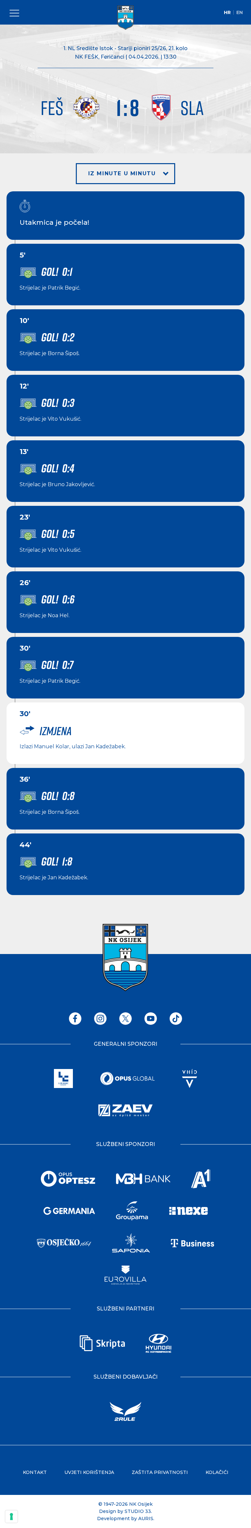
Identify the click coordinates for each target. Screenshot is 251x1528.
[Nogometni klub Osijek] (125, 18)
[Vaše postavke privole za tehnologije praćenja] (11, 1516)
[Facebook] (75, 1018)
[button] (126, 173)
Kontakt (35, 1472)
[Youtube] (150, 1018)
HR (227, 12)
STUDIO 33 (138, 1511)
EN (239, 12)
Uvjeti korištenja (89, 1472)
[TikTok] (176, 1018)
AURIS (145, 1518)
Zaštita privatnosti (160, 1472)
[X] (125, 1018)
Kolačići (217, 1472)
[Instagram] (100, 1018)
